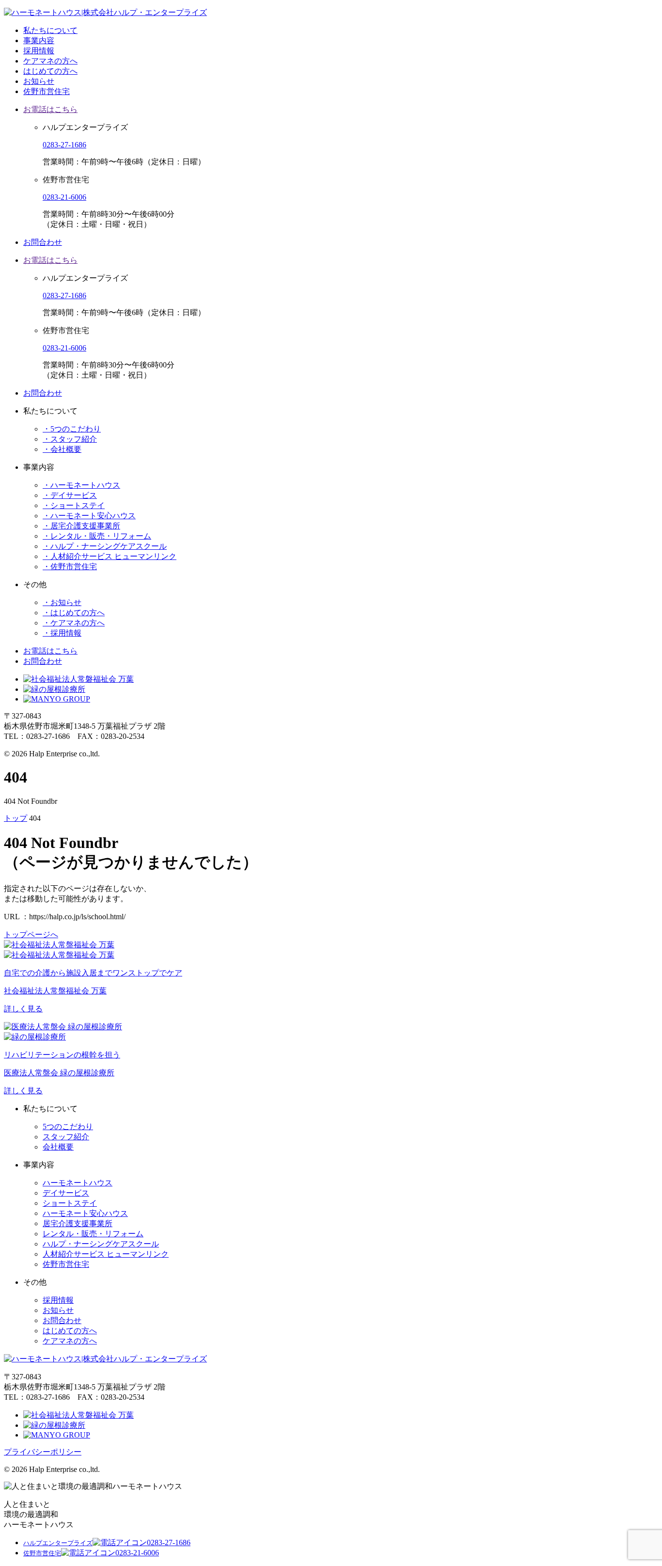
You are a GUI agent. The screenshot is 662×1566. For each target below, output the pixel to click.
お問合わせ (42, 242)
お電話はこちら (50, 109)
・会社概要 (62, 449)
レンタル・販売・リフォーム (93, 1234)
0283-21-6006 (64, 197)
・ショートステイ (74, 505)
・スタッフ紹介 (70, 439)
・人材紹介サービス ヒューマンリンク (109, 556)
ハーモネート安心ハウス (85, 1213)
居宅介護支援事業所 (77, 1223)
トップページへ (31, 934)
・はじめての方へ (74, 612)
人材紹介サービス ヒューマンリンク (106, 1254)
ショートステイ (70, 1203)
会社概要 (58, 1147)
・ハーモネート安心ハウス (89, 515)
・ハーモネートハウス (81, 485)
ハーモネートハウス (77, 1183)
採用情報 (38, 51)
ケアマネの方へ (50, 61)
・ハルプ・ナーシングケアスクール (105, 546)
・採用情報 (62, 633)
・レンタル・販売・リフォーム (97, 536)
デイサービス (66, 1193)
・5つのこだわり (72, 429)
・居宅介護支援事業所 (81, 526)
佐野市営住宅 (46, 91)
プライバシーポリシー (42, 1452)
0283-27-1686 (64, 145)
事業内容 (38, 40)
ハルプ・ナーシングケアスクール (101, 1244)
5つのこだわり (68, 1126)
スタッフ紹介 (66, 1137)
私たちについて (50, 30)
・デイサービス (70, 495)
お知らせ (38, 81)
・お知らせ (62, 602)
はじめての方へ (50, 71)
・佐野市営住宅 (70, 566)
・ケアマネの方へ (74, 623)
